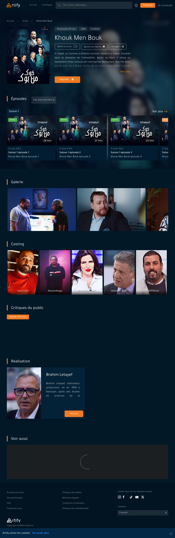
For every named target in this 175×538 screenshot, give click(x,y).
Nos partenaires (15, 498)
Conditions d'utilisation (73, 503)
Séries (25, 21)
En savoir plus (40, 533)
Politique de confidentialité (75, 509)
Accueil (33, 5)
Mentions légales (70, 498)
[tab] (14, 111)
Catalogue (47, 5)
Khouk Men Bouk (44, 21)
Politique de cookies (72, 493)
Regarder (64, 79)
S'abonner (148, 5)
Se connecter (165, 5)
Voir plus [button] (157, 111)
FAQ (9, 503)
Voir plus (125, 72)
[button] (136, 5)
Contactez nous (14, 509)
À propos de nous (15, 493)
